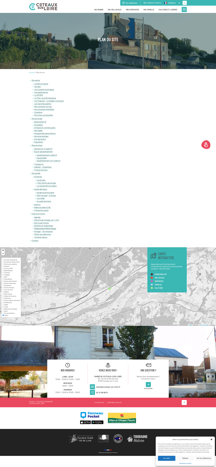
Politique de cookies (185, 463)
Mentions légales (115, 402)
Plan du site (99, 402)
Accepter (166, 458)
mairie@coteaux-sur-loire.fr (108, 387)
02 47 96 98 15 (102, 392)
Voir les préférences (204, 458)
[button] (211, 439)
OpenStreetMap (204, 325)
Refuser (185, 458)
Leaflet (190, 325)
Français (172, 3)
